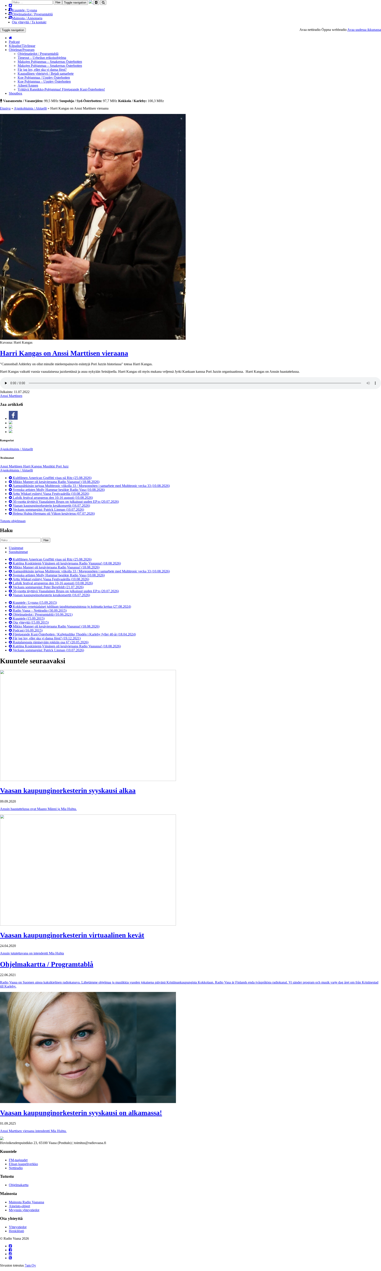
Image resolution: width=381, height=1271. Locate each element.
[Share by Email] (10, 432)
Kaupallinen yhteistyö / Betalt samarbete (46, 73)
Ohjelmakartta (18, 1185)
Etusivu (5, 108)
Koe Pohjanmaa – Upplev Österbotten (44, 81)
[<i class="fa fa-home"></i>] (10, 38)
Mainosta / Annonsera (27, 18)
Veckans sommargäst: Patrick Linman (48, 509)
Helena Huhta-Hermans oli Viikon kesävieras (53, 513)
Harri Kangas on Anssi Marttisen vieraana (64, 353)
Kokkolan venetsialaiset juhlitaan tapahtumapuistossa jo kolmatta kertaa (71, 606)
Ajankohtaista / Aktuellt (30, 108)
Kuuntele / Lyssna (24, 10)
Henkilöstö (16, 1231)
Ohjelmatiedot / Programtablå (32, 14)
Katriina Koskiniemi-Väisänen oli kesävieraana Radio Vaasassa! (66, 563)
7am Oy (30, 1265)
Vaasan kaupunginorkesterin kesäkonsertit (51, 505)
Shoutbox (15, 93)
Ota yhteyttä (30, 622)
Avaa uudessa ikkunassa (364, 30)
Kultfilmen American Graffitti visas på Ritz (52, 478)
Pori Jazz (62, 466)
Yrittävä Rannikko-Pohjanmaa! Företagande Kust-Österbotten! (61, 89)
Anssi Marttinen (11, 396)
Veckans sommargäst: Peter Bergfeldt (48, 587)
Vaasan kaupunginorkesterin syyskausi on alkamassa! (81, 1113)
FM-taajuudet (18, 1160)
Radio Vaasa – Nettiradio (39, 610)
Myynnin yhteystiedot (24, 1210)
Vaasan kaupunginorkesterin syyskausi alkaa (68, 790)
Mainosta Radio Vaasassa (26, 1202)
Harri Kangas (33, 466)
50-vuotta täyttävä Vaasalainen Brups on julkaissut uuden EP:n (65, 501)
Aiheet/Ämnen (28, 85)
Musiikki (49, 466)
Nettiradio (16, 1168)
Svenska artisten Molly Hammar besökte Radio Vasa (58, 490)
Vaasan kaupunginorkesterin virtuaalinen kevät (72, 935)
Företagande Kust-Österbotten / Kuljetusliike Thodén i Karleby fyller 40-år (74, 634)
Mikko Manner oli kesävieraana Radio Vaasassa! (55, 482)
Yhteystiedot (17, 1227)
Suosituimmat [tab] (18, 552)
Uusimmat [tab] (16, 548)
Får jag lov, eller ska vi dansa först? (42, 69)
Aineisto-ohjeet (19, 1206)
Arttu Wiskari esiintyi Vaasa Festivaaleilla (50, 494)
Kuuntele (28, 618)
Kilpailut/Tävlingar (22, 46)
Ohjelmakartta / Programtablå (46, 964)
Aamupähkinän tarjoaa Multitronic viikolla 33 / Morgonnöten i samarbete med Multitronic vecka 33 (91, 486)
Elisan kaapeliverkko (23, 1164)
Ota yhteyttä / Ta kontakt (29, 22)
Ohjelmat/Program (21, 50)
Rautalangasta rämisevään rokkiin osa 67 (50, 642)
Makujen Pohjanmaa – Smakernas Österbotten (50, 61)
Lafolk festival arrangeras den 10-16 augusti (52, 497)
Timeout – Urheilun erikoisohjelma (42, 58)
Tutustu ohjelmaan (13, 521)
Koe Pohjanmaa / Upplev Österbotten (44, 77)
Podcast (14, 42)
